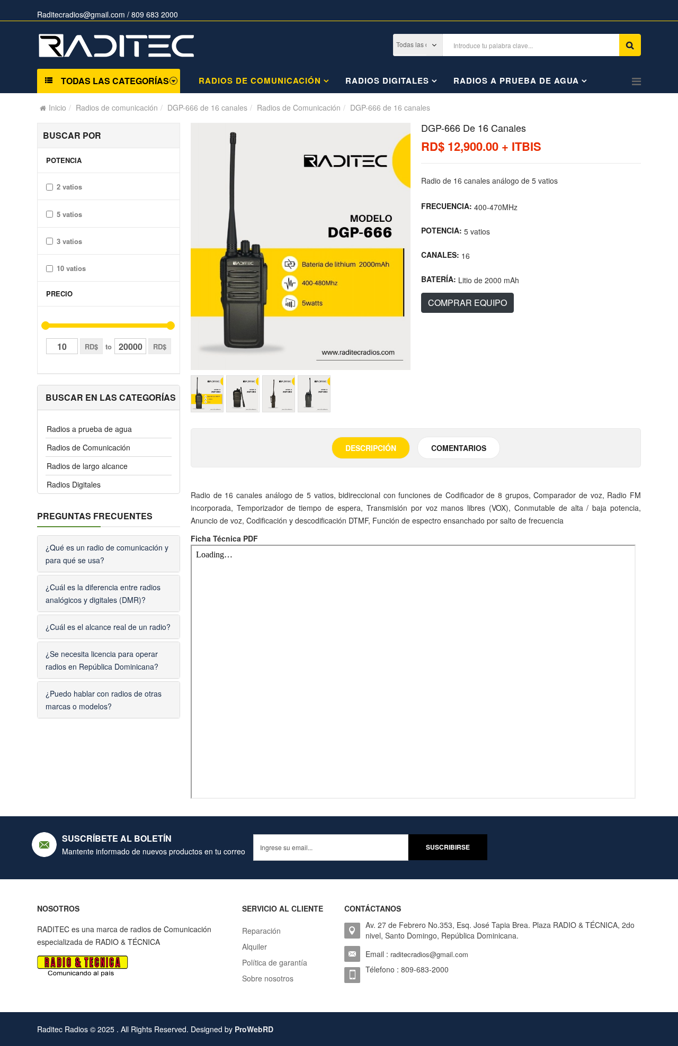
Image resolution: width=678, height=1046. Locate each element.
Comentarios (458, 448)
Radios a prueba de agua (516, 80)
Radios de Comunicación (299, 107)
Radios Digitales (387, 80)
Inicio (57, 107)
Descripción (370, 448)
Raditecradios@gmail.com (81, 14)
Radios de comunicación (260, 80)
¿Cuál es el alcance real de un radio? (108, 626)
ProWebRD (254, 1029)
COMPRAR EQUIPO (467, 302)
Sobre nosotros (267, 978)
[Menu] (636, 81)
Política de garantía (274, 962)
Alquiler (254, 946)
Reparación (261, 930)
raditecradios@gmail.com (429, 954)
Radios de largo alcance (87, 466)
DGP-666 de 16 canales (207, 107)
